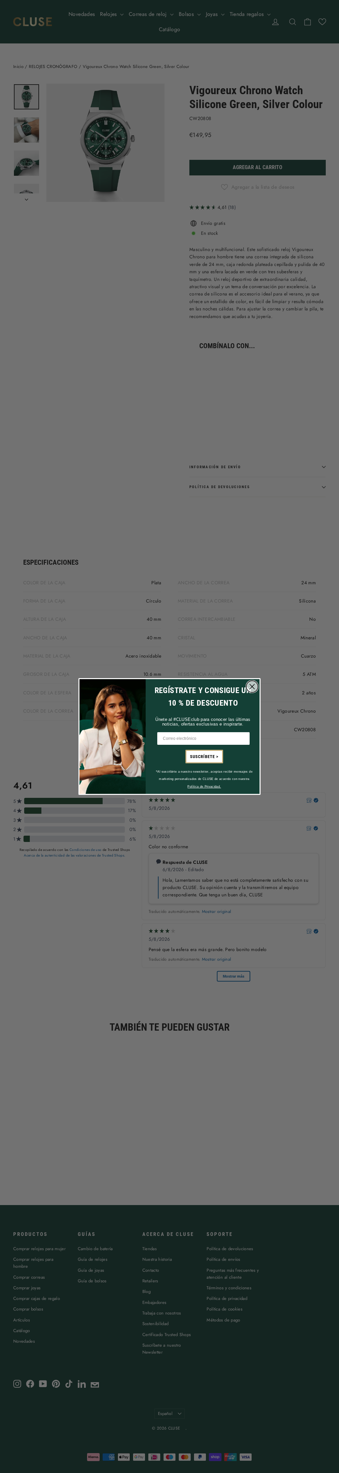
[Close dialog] (252, 686)
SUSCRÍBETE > (204, 756)
